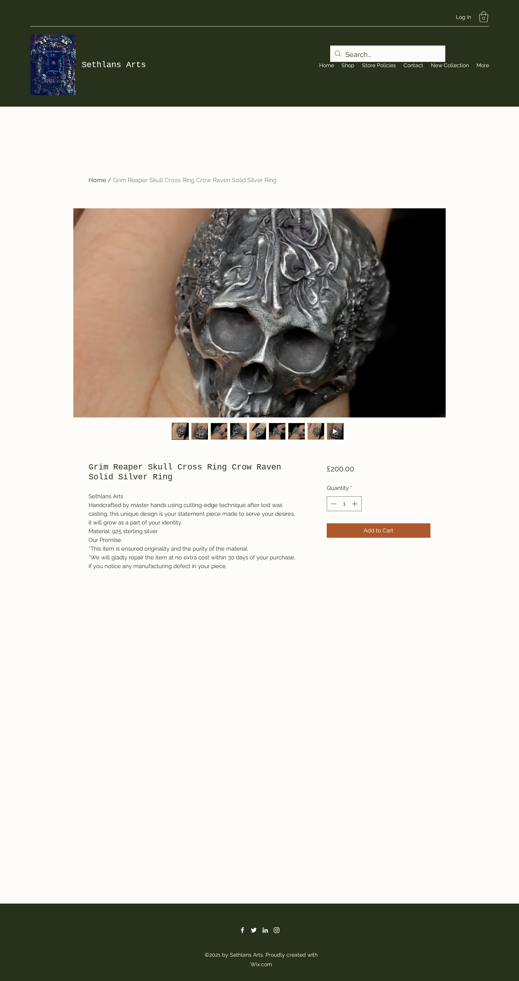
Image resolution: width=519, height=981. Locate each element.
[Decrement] (333, 504)
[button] (483, 16)
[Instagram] (276, 930)
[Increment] (355, 504)
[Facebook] (242, 930)
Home (97, 180)
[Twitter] (254, 930)
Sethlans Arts (114, 65)
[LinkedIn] (265, 930)
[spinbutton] (344, 504)
